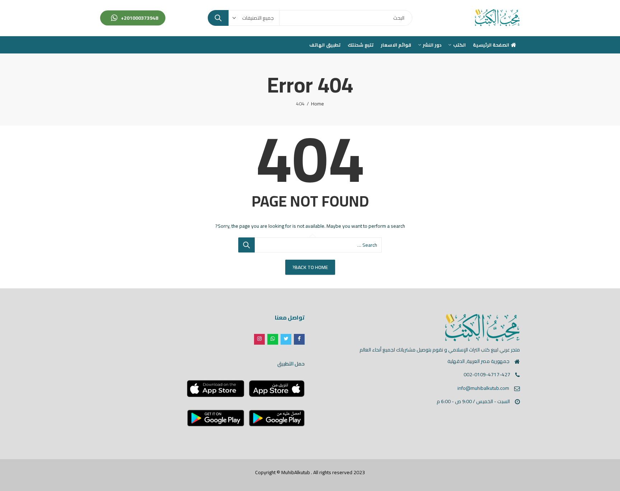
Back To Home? (310, 267)
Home (317, 104)
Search (218, 18)
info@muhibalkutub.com (483, 388)
